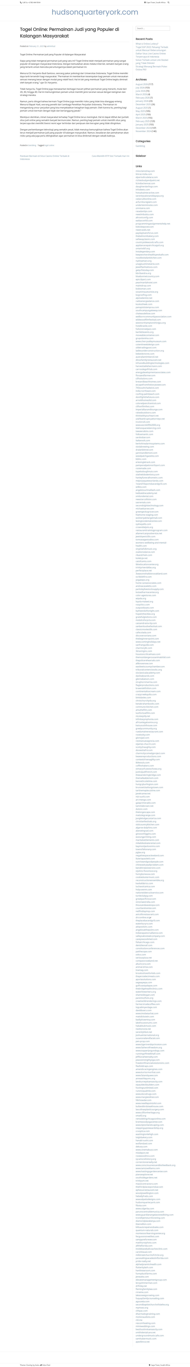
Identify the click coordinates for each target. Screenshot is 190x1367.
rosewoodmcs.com (145, 1155)
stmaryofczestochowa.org (148, 768)
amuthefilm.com (144, 709)
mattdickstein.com (145, 1016)
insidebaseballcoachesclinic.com (151, 1248)
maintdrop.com (143, 285)
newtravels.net (143, 229)
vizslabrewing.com (145, 446)
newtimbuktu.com (145, 214)
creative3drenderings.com (149, 1001)
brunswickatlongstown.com (149, 787)
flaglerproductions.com (147, 685)
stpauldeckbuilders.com (147, 1084)
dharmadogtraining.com (148, 1313)
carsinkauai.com (144, 1251)
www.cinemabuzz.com (147, 1149)
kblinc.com (141, 459)
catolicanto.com (143, 561)
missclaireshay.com (145, 171)
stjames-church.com (146, 744)
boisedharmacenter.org (147, 592)
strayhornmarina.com (146, 682)
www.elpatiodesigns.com (148, 1199)
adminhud (51, 46)
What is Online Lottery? (147, 43)
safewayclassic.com (145, 239)
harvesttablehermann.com (149, 366)
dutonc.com (141, 809)
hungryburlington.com (147, 784)
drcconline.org (143, 917)
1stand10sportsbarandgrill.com (151, 483)
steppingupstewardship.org (149, 1128)
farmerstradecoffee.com (148, 1004)
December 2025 (143, 104)
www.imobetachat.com (147, 1013)
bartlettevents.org (145, 332)
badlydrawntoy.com (145, 1019)
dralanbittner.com (144, 449)
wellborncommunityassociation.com (153, 316)
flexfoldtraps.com (144, 1066)
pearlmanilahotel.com (146, 282)
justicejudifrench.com (146, 771)
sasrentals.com (143, 502)
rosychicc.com (143, 604)
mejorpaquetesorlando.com (149, 480)
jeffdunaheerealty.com (147, 1056)
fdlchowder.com (143, 1100)
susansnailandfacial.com (148, 1038)
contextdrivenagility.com (148, 759)
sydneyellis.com (143, 524)
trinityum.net (142, 1180)
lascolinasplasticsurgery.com (150, 1109)
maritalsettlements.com (147, 840)
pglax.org (140, 852)
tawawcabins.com (144, 431)
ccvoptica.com (143, 1131)
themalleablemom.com (147, 778)
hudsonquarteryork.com (95, 12)
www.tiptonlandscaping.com (150, 1124)
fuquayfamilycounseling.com (150, 1298)
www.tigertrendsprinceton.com (151, 1044)
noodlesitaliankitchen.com (149, 257)
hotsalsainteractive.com (147, 192)
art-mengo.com (143, 799)
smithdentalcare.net (145, 1332)
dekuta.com (141, 1146)
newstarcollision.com (146, 499)
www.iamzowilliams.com (148, 1168)
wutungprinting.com (146, 836)
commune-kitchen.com (147, 706)
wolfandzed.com (144, 1143)
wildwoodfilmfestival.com (148, 319)
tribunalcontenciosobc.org (149, 669)
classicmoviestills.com (146, 629)
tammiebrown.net (144, 805)
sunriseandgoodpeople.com (149, 861)
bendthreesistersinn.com (148, 867)
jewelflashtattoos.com (146, 267)
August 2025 (142, 107)
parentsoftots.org (144, 998)
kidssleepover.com (145, 226)
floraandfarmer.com (145, 375)
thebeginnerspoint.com (147, 638)
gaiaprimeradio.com (146, 802)
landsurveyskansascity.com (149, 1081)
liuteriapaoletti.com (145, 858)
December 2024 (143, 127)
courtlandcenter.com (146, 908)
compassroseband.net (147, 960)
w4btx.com (141, 486)
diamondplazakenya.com (148, 1220)
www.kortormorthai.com (148, 1072)
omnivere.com (143, 208)
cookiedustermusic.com (147, 877)
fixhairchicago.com (145, 942)
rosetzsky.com (143, 734)
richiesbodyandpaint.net (148, 180)
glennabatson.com (145, 678)
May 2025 (140, 111)
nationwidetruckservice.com (150, 892)
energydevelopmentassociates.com (153, 372)
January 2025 (142, 124)
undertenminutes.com (147, 205)
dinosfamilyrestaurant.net (148, 359)
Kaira (37, 1365)
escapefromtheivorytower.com (151, 384)
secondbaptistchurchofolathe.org (152, 1304)
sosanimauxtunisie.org (147, 291)
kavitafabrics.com (144, 883)
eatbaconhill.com (144, 220)
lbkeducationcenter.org (147, 564)
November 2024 (143, 131)
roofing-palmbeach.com (147, 394)
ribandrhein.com (144, 555)
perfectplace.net (144, 570)
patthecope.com (144, 951)
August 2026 (142, 84)
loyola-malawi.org (144, 601)
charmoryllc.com (144, 648)
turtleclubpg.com (144, 895)
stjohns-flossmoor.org (146, 871)
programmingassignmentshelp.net (153, 223)
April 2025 (140, 114)
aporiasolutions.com (146, 979)
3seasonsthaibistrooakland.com (151, 573)
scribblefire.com (144, 576)
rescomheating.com (145, 1323)
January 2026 (142, 101)
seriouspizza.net (144, 957)
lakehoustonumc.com (146, 1022)
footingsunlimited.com (147, 1087)
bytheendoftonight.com (147, 610)
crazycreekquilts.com (146, 694)
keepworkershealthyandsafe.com (152, 254)
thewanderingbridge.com (148, 775)
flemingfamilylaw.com (146, 1289)
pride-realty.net (143, 1261)
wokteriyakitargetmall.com (149, 517)
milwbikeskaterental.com (148, 843)
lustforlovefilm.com (145, 713)
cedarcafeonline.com (146, 198)
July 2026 (140, 87)
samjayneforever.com (146, 1239)
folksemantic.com (144, 434)
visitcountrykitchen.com (147, 824)
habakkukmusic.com (146, 1025)
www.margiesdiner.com (147, 1097)
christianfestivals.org (146, 821)
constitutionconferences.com (150, 948)
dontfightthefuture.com (147, 397)
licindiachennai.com (145, 183)
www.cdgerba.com (145, 1208)
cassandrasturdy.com (146, 623)
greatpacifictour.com (146, 898)
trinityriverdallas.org (146, 567)
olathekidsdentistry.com (147, 474)
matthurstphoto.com (146, 1242)
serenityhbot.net (144, 1032)
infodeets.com (143, 189)
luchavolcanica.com (145, 886)
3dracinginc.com (144, 651)
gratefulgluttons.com (146, 617)
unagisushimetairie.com (147, 263)
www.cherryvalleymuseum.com (151, 341)
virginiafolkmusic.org (146, 548)
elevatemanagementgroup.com (151, 1279)
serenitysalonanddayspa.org (150, 195)
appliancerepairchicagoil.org (150, 245)
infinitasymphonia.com (147, 719)
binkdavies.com (143, 697)
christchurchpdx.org (146, 700)
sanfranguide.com (145, 644)
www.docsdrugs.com (146, 1094)
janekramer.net (143, 793)
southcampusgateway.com (149, 310)
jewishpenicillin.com (145, 536)
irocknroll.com (143, 421)
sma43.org (141, 1115)
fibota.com (141, 1205)
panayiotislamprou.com (147, 307)
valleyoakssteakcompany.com (150, 936)
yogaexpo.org (142, 579)
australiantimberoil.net (147, 356)
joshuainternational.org (147, 1035)
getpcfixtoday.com (145, 270)
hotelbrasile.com (144, 325)
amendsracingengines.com (149, 1069)
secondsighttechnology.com (149, 505)
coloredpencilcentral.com (148, 403)
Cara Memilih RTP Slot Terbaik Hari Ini (110, 156)
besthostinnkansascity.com (149, 1329)
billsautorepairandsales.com (150, 1227)
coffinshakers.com (145, 765)
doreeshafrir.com (144, 750)
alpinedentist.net (144, 298)
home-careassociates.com (148, 582)
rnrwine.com (142, 1292)
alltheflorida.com (144, 1245)
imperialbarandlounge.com (149, 409)
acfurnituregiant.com (146, 202)
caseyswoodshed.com (146, 939)
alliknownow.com (144, 663)
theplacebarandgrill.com (148, 920)
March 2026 (141, 94)
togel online (49, 145)
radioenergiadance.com (147, 301)
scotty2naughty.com (146, 747)
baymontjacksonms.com (148, 846)
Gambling (32, 145)
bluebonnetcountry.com (147, 276)
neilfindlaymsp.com (145, 911)
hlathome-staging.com (147, 514)
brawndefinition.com (146, 688)
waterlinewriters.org (146, 991)
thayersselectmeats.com (148, 976)
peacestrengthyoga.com (148, 1059)
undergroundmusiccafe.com (150, 1335)
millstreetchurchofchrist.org (150, 1255)
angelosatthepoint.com (147, 929)
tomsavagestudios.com (147, 539)
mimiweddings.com (145, 1326)
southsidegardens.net (146, 1177)
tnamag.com (142, 970)
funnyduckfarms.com (146, 1273)
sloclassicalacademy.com (148, 672)
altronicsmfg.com (144, 217)
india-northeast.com (146, 390)
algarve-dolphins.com (146, 827)
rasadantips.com (144, 211)
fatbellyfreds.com (144, 1196)
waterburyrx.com (144, 923)
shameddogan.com (145, 994)
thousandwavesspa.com (147, 905)
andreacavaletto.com (146, 586)
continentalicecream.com (148, 691)
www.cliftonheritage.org (148, 1112)
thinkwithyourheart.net (147, 415)
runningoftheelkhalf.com (148, 1053)
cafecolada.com (143, 632)
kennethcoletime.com (146, 781)
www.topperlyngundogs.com (150, 1050)
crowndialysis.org (144, 527)
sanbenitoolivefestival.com (149, 626)
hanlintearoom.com (145, 1270)
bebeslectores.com (145, 353)
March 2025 (141, 117)
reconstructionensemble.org (150, 880)
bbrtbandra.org (143, 273)
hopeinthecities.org (145, 613)
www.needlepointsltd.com (148, 1103)
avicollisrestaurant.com (147, 914)
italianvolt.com (143, 440)
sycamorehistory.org (146, 1159)
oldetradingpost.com (146, 347)
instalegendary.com (145, 251)
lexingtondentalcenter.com (149, 521)
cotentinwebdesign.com (147, 344)
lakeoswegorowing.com (147, 1295)
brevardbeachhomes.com (148, 381)
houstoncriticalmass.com (148, 654)
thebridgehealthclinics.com (149, 988)
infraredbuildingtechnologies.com (152, 363)
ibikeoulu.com (143, 762)
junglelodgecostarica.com (148, 818)
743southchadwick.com (147, 387)
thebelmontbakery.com (147, 236)
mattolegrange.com (145, 815)
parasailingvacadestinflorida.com (152, 1258)
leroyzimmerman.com (146, 1282)
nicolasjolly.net (143, 716)
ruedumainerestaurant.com (149, 731)
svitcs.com (141, 954)
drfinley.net (141, 1286)
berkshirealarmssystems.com (150, 443)
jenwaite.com (142, 1276)
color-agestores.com (146, 595)
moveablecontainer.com (147, 335)
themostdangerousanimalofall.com (153, 657)
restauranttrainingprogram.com (152, 530)
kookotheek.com (144, 304)
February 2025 (143, 121)
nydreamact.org (143, 260)
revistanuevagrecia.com (147, 740)
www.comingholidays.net (148, 641)
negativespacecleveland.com (150, 855)
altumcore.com (143, 963)
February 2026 (143, 97)
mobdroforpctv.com (145, 620)
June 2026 (140, 91)
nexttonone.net (143, 1028)
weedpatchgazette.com (147, 456)
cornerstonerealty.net (146, 1162)
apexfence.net (143, 1341)
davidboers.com (143, 1010)
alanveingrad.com (144, 830)
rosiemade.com (143, 468)
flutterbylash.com (144, 1267)
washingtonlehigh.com (147, 1134)
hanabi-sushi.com (144, 1140)
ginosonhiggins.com (146, 833)
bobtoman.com (143, 288)
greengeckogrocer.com (147, 511)
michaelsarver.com (145, 508)
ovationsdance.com (145, 552)
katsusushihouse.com (146, 725)
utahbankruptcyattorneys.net (150, 418)
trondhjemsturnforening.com (150, 1217)
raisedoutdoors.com (146, 412)
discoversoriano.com (146, 635)
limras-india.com (144, 174)
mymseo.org (142, 1307)
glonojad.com (142, 737)
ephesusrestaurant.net (147, 1190)
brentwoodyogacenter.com (149, 1121)
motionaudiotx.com (145, 1317)
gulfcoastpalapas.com (146, 985)
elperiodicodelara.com (147, 177)
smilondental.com (144, 496)
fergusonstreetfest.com (147, 1236)
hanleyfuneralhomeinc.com (149, 477)
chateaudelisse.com (145, 313)
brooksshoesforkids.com (148, 973)
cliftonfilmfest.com (145, 406)
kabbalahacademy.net (146, 493)
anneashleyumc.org (145, 1078)
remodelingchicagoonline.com (151, 1118)
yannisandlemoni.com (146, 452)
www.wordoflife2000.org (148, 425)
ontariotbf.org (143, 248)
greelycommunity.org (146, 728)
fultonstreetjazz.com (146, 329)
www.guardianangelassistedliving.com (154, 1214)
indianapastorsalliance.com (149, 932)
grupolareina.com (144, 338)
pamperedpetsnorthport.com (150, 465)
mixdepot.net (142, 1152)
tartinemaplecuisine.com (148, 790)
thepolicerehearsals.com (148, 660)
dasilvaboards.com (145, 675)
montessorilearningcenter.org (150, 1233)
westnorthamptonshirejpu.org (151, 322)
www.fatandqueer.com (147, 1075)
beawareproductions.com (148, 756)
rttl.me (139, 1320)
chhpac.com (142, 1310)
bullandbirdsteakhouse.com (149, 1106)
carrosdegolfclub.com (146, 369)
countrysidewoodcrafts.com (149, 242)
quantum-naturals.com (147, 1230)
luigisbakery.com (144, 1137)
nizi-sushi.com (143, 796)
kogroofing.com (144, 294)
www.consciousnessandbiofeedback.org (155, 1165)
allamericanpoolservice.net (149, 533)
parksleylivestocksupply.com (150, 589)
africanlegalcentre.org (147, 722)
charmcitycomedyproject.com (150, 753)
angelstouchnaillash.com (148, 490)
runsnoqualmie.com (145, 1090)
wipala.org (141, 598)
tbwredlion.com (143, 1224)
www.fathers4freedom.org (149, 1047)
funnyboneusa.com (145, 874)
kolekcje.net (141, 558)
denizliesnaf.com (144, 945)
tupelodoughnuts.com (147, 471)
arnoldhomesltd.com (146, 400)
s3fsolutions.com (144, 378)
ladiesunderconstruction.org (150, 350)
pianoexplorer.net (144, 1174)
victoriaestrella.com (145, 901)
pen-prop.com (143, 1041)
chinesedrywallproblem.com (150, 864)
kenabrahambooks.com (147, 703)
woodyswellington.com (147, 1193)
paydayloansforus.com (147, 233)
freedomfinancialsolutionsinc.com (152, 1063)
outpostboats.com (145, 607)
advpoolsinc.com (144, 926)
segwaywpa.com (144, 982)
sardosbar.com (143, 437)
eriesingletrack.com (145, 462)
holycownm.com (144, 889)
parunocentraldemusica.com (150, 1211)
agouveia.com (142, 1301)
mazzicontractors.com (147, 1183)
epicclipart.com (143, 279)
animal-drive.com (144, 967)
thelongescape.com (145, 812)
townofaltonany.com (146, 849)
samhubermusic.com (146, 1338)
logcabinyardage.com (146, 1007)
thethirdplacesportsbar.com (149, 1186)
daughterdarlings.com (147, 186)
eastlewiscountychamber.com (150, 666)
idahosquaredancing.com (148, 428)
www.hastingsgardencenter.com (151, 1171)
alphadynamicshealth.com (148, 1264)
